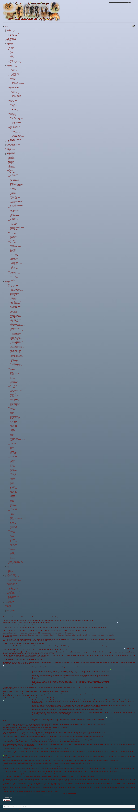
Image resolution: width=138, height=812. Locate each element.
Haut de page (132, 809)
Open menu (5, 24)
